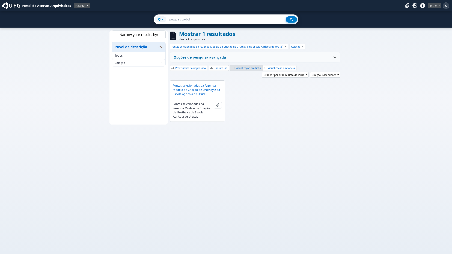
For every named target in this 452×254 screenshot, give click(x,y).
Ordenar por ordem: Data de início (284, 75)
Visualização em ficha (248, 68)
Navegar (80, 5)
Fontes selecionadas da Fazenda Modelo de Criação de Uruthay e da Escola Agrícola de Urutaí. (196, 90)
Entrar (434, 5)
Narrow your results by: (139, 34)
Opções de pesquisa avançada (200, 57)
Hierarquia (220, 68)
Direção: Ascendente (324, 75)
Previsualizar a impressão (190, 68)
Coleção (138, 63)
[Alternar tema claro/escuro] (446, 5)
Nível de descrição (131, 46)
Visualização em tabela (281, 68)
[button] (407, 6)
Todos (119, 56)
